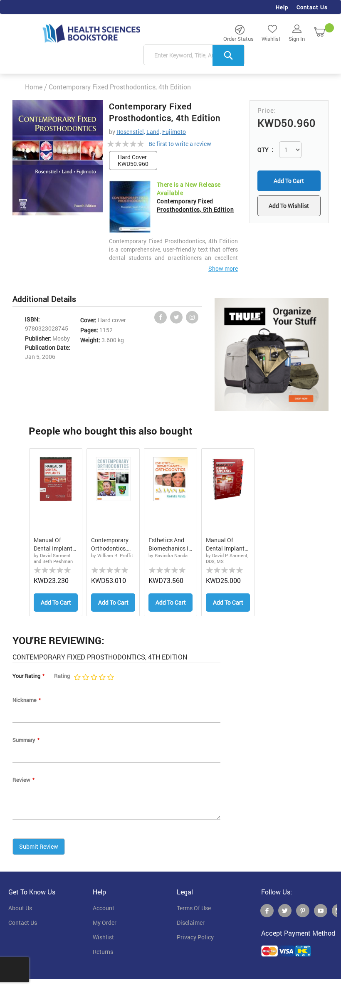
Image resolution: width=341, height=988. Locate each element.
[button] (289, 205)
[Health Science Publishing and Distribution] (91, 32)
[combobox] (194, 55)
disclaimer (191, 922)
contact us (22, 922)
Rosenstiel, (130, 132)
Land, (153, 132)
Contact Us (312, 7)
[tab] (48, 299)
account (103, 908)
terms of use (194, 908)
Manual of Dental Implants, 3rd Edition (227, 544)
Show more (223, 268)
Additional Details (44, 299)
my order (104, 922)
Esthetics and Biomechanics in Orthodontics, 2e (170, 544)
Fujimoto (174, 132)
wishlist (103, 937)
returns (103, 952)
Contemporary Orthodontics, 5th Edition (109, 544)
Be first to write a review (179, 144)
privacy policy (195, 937)
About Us (20, 908)
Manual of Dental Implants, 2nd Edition (55, 544)
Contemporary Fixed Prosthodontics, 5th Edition (195, 205)
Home (33, 86)
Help (282, 7)
